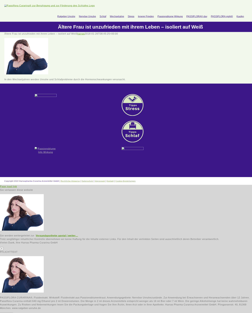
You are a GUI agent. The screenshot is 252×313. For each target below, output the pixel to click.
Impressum (100, 181)
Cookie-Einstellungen (126, 181)
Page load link (8, 186)
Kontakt (110, 181)
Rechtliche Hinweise (70, 181)
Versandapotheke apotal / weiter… (57, 235)
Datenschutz (87, 181)
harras (81, 34)
